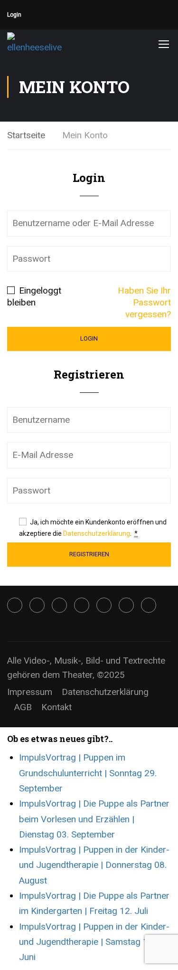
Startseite (26, 135)
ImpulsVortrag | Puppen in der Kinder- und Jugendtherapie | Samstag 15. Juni (94, 942)
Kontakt (56, 707)
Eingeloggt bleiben (34, 296)
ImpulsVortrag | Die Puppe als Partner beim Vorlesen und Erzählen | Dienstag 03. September (94, 819)
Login (14, 14)
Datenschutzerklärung (96, 533)
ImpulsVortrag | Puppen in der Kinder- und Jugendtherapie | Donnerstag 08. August (94, 865)
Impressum (29, 691)
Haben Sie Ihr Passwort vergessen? (144, 302)
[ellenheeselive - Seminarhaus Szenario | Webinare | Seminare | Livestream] (38, 43)
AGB (23, 707)
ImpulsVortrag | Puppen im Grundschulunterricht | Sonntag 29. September (88, 773)
